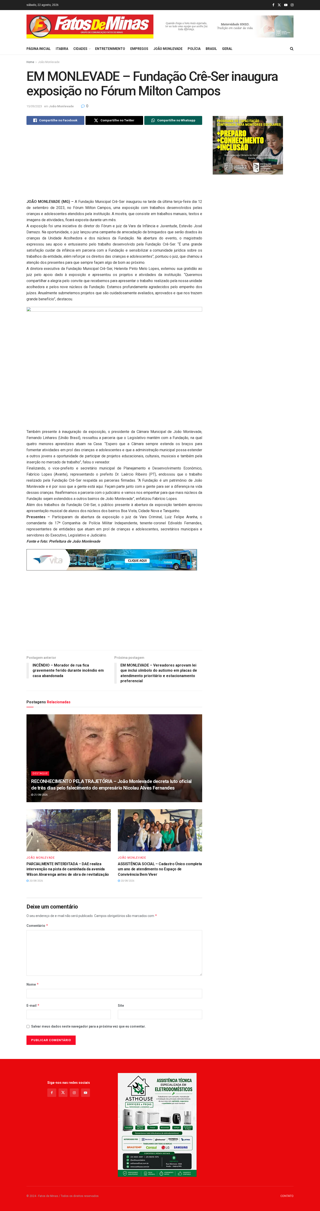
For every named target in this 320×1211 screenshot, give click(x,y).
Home (30, 62)
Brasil (211, 49)
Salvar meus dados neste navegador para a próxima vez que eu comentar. (88, 1026)
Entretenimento (110, 49)
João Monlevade (167, 49)
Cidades (80, 49)
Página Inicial (38, 49)
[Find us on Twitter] (279, 5)
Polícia (194, 49)
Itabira (62, 49)
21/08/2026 (40, 794)
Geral (227, 49)
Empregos (139, 49)
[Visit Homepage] (89, 27)
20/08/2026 (36, 880)
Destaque (40, 773)
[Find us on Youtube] (285, 5)
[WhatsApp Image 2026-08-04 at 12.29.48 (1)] (157, 1124)
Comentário (37, 925)
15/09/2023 (34, 106)
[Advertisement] (114, 166)
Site (121, 1005)
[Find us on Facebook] (273, 5)
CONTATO (287, 1196)
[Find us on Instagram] (292, 5)
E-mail (33, 1005)
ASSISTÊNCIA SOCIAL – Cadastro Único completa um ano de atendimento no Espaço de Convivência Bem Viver (160, 869)
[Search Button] (292, 49)
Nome (32, 984)
